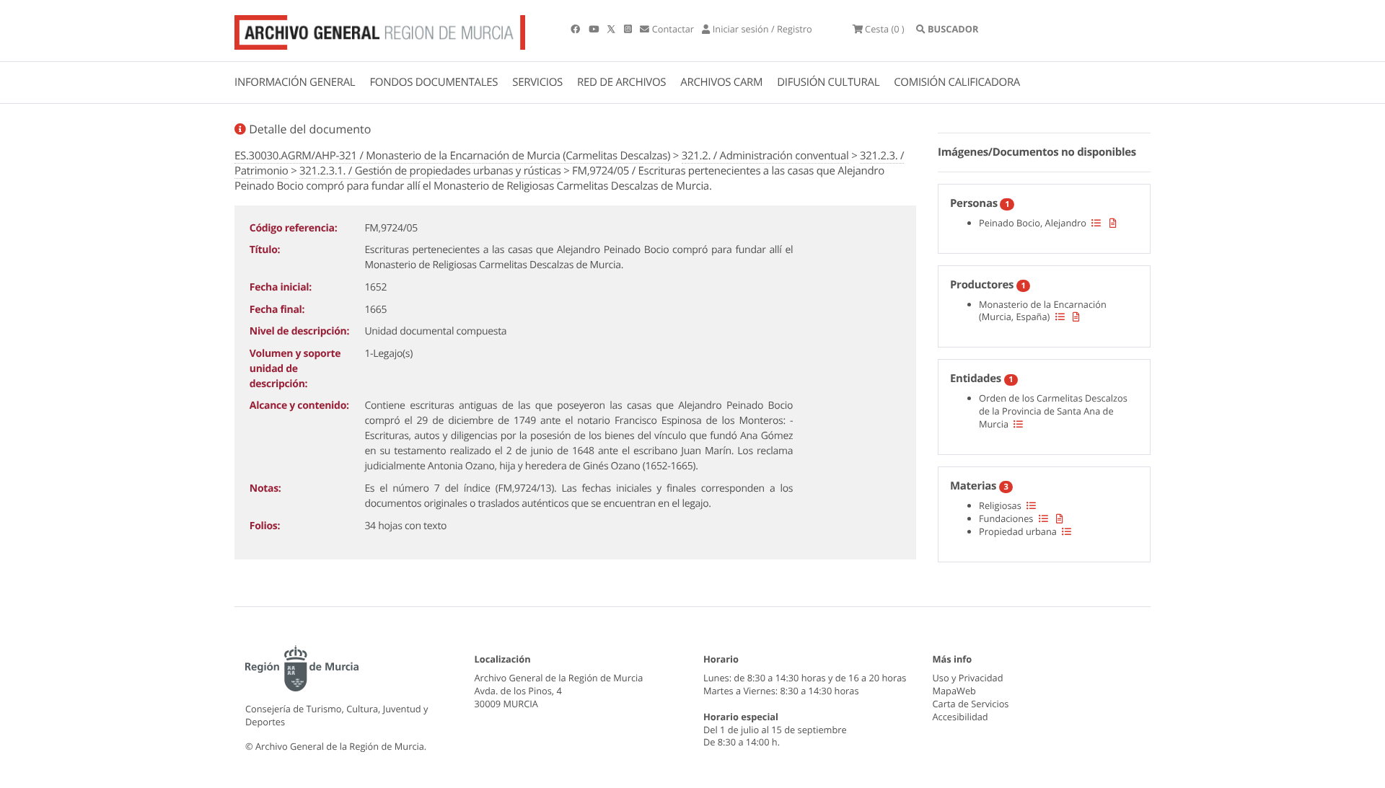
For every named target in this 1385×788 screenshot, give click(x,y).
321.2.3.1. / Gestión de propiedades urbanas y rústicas (430, 171)
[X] (612, 28)
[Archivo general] (379, 29)
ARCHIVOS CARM (721, 82)
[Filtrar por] (1096, 222)
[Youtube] (595, 28)
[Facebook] (576, 28)
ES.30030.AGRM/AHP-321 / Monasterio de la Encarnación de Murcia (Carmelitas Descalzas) (452, 156)
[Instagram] (629, 28)
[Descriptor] (1113, 222)
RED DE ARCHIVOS (621, 82)
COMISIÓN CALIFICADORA (957, 82)
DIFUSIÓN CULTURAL (828, 82)
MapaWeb (954, 690)
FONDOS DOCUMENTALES (433, 82)
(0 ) (885, 28)
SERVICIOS (537, 82)
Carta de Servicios (971, 703)
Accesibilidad (960, 716)
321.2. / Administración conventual (765, 156)
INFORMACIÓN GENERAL (294, 82)
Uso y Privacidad (968, 677)
